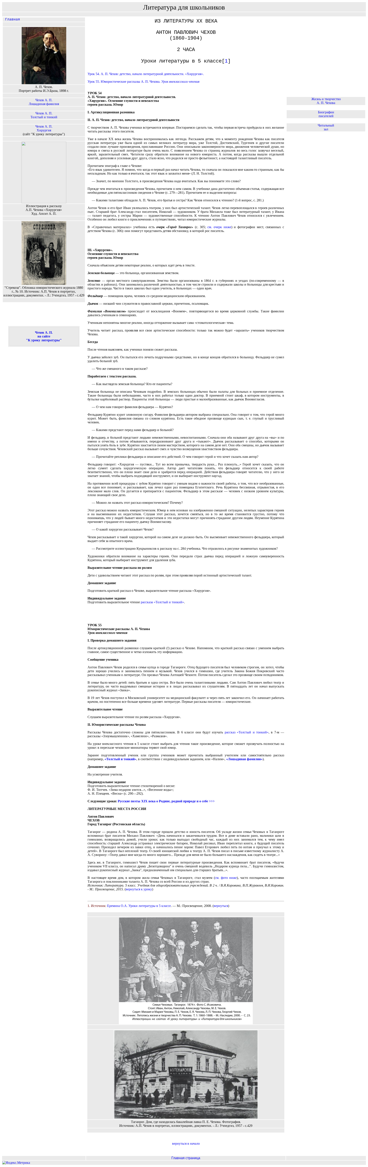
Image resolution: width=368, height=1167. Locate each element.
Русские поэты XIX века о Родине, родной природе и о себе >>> (166, 801)
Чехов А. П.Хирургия (43, 128)
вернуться (221, 906)
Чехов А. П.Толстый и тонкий (43, 115)
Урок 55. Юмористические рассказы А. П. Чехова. (143, 81)
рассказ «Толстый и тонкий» (247, 732)
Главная (11, 19)
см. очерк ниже (219, 227)
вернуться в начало (186, 1143)
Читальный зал (326, 127)
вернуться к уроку (139, 889)
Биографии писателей (326, 114)
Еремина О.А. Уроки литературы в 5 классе (139, 906)
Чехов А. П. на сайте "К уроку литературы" (44, 336)
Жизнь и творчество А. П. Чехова (326, 101)
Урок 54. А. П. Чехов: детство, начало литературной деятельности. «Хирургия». (146, 74)
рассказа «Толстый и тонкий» (162, 602)
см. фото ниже (226, 878)
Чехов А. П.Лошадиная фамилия (44, 102)
